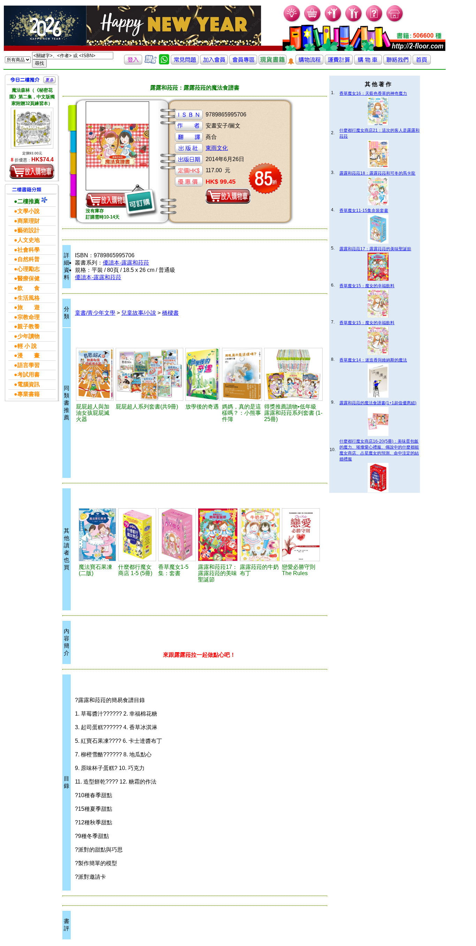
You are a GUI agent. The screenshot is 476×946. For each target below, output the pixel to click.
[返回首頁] (422, 63)
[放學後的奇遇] (202, 374)
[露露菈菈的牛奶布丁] (259, 534)
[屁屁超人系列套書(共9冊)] (149, 374)
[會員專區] (243, 63)
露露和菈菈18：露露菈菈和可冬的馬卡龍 (377, 173)
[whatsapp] (164, 63)
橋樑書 (170, 313)
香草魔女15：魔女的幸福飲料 (366, 285)
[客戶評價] (151, 63)
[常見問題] (374, 21)
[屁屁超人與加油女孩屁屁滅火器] (95, 374)
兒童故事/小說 (138, 313)
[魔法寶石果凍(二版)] (97, 534)
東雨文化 (217, 148)
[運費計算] (339, 63)
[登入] (133, 63)
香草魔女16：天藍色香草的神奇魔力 (373, 93)
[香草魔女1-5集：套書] (177, 534)
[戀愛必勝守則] (301, 534)
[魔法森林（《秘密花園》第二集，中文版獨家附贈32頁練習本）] (32, 128)
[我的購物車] (312, 21)
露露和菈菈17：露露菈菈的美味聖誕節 (375, 248)
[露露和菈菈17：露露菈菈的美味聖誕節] (218, 534)
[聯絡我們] (397, 63)
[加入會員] (333, 21)
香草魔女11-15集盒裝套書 (363, 210)
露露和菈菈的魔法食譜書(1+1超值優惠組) (377, 402)
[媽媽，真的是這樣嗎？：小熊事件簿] (242, 374)
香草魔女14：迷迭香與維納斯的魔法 (373, 360)
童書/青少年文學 (95, 313)
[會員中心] (353, 21)
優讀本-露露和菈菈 (126, 263)
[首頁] (395, 21)
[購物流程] (309, 63)
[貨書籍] (272, 63)
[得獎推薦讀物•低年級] (293, 374)
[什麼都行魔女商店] (137, 534)
